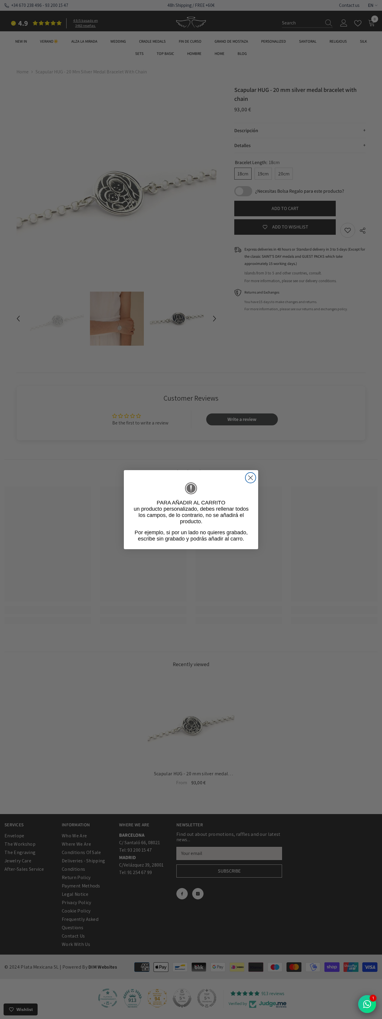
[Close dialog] (250, 478)
